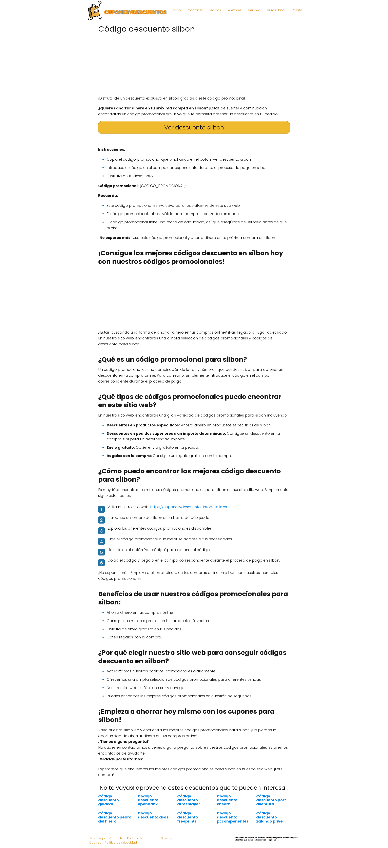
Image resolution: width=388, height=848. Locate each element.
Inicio (177, 10)
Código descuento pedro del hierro (114, 817)
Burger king (276, 10)
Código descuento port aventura (271, 800)
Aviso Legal (97, 838)
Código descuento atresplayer (188, 800)
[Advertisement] (194, 63)
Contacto (195, 10)
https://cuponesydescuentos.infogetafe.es (188, 506)
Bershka (254, 10)
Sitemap (167, 838)
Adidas (215, 10)
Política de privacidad (121, 843)
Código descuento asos (153, 815)
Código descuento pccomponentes (233, 817)
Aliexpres (234, 10)
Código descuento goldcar (108, 800)
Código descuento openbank (148, 800)
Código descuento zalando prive (269, 817)
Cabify (296, 10)
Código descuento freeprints (187, 817)
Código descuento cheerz (227, 800)
